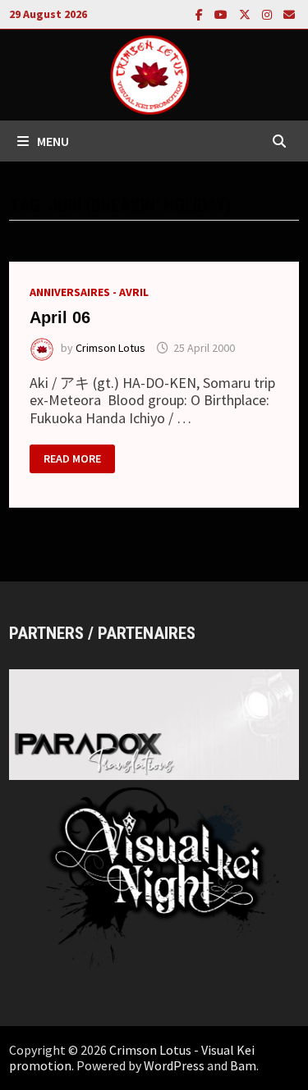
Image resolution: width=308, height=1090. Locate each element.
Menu (53, 141)
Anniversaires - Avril (89, 292)
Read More (72, 460)
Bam (243, 1065)
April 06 (60, 317)
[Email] (289, 13)
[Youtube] (222, 13)
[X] (246, 13)
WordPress (174, 1065)
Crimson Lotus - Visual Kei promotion (132, 1058)
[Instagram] (268, 13)
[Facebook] (200, 13)
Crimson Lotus (110, 347)
